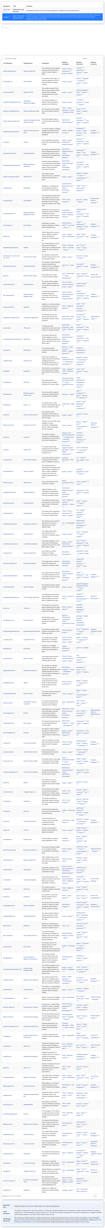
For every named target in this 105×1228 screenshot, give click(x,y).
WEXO (26, 683)
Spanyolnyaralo (28, 284)
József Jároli (30, 1206)
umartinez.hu (7, 1046)
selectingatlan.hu (8, 713)
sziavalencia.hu (8, 640)
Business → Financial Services (68, 359)
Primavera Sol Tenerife (31, 1007)
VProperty (27, 328)
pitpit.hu (5, 276)
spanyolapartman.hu (9, 71)
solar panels (81, 1150)
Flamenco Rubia (29, 1134)
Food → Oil (66, 926)
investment (81, 120)
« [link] (89, 1196)
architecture (81, 440)
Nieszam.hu (27, 350)
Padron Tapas (28, 236)
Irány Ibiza (27, 889)
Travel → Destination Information (66, 167)
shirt (78, 1191)
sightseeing (80, 521)
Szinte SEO (27, 450)
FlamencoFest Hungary (31, 1017)
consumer (80, 926)
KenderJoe (27, 648)
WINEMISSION (28, 1105)
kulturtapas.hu (7, 225)
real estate (81, 188)
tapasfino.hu (7, 1163)
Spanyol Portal (28, 92)
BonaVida (27, 339)
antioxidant (82, 752)
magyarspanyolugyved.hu (11, 132)
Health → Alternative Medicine (66, 648)
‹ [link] (92, 1196)
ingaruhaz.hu (7, 1190)
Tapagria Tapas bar (29, 1171)
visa (83, 304)
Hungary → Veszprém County (96, 631)
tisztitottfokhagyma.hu (10, 1114)
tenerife (79, 790)
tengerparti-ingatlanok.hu (11, 318)
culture (79, 95)
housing (80, 118)
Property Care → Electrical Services (68, 439)
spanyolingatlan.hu (9, 916)
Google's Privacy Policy (81, 1222)
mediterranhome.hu (9, 214)
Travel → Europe (68, 369)
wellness (83, 804)
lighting (80, 437)
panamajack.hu (7, 839)
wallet (79, 401)
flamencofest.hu (8, 1017)
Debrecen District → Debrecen (95, 425)
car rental (80, 100)
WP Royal (27, 1154)
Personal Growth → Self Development (68, 380)
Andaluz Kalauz (28, 534)
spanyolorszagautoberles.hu (12, 102)
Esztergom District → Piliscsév (94, 1144)
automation (81, 1059)
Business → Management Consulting (66, 617)
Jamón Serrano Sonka (30, 752)
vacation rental (81, 283)
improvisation (81, 1122)
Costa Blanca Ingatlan (30, 544)
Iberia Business (28, 620)
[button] (21, 63)
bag (84, 401)
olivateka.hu (7, 801)
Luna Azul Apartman (30, 743)
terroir (85, 923)
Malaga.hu (27, 371)
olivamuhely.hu (7, 201)
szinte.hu (6, 450)
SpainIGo (26, 307)
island (79, 109)
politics (85, 482)
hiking (86, 1181)
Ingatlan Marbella (29, 492)
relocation (80, 162)
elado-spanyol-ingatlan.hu (11, 121)
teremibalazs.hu (8, 471)
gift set (79, 1067)
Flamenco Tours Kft (30, 425)
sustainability (81, 1098)
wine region (81, 460)
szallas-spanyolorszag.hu (11, 177)
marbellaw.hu (7, 188)
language (80, 227)
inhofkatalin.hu (7, 958)
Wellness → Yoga (68, 394)
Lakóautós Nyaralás (30, 563)
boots (78, 836)
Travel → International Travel (68, 623)
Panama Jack (27, 839)
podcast (79, 988)
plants (79, 943)
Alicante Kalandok (29, 266)
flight (85, 422)
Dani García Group (29, 1086)
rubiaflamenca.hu (8, 1134)
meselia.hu (6, 811)
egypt (84, 759)
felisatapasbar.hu (8, 1077)
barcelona (80, 847)
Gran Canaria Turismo (30, 935)
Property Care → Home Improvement (68, 435)
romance (85, 967)
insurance (80, 102)
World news (27, 483)
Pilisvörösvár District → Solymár (95, 201)
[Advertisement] (52, 42)
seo (78, 448)
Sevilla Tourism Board (30, 415)
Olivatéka (27, 801)
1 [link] (95, 1196)
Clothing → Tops (68, 1190)
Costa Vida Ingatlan (30, 880)
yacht (85, 790)
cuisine (85, 1085)
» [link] (101, 1196)
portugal (79, 607)
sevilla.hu (6, 415)
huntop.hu (6, 897)
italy (78, 896)
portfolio (80, 819)
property (80, 190)
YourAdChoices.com (28, 1222)
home (79, 325)
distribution (80, 1057)
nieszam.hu (6, 350)
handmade (80, 404)
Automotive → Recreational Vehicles (66, 563)
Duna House (27, 723)
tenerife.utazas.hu (9, 1007)
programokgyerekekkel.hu (11, 631)
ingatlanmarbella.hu (9, 492)
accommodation (82, 178)
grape (83, 458)
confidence (80, 956)
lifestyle (80, 139)
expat (78, 304)
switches (79, 433)
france (86, 1104)
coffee (84, 1095)
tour (78, 424)
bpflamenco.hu (7, 1124)
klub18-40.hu (7, 947)
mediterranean (81, 209)
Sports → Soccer (68, 990)
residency (80, 348)
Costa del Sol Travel (30, 257)
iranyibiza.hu (7, 889)
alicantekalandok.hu (9, 266)
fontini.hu (6, 437)
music (82, 1018)
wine (84, 1026)
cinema (79, 222)
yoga (78, 391)
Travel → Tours (67, 425)
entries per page (11, 58)
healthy (79, 750)
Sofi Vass (26, 382)
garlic (78, 1113)
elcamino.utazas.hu (9, 1181)
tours (79, 532)
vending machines (82, 1054)
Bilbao (26, 783)
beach (79, 111)
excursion (80, 792)
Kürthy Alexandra (29, 906)
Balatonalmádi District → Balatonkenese (95, 713)
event (82, 250)
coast (78, 369)
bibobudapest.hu (8, 1086)
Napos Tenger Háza (30, 860)
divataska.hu (7, 405)
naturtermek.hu (8, 703)
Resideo (26, 733)
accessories (81, 408)
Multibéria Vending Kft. (31, 1056)
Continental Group (29, 1163)
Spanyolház (27, 870)
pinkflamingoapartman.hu (11, 597)
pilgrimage (80, 472)
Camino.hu (27, 608)
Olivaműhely (27, 201)
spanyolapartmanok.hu (10, 576)
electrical (80, 435)
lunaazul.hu (6, 743)
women (79, 958)
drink (84, 234)
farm (78, 703)
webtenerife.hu (8, 792)
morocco (79, 256)
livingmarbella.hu (8, 723)
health (79, 1115)
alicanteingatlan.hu (9, 733)
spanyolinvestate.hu (9, 153)
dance (86, 958)
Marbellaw (27, 188)
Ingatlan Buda (28, 576)
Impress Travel (28, 658)
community (81, 311)
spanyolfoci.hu (7, 989)
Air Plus (26, 830)
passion (79, 1132)
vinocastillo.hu (7, 460)
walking (79, 469)
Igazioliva (26, 926)
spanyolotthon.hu (8, 307)
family (79, 517)
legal (79, 186)
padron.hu (6, 236)
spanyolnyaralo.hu (9, 284)
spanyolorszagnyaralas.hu (11, 111)
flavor (81, 202)
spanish (79, 78)
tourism (80, 73)
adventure (80, 523)
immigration (80, 128)
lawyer (79, 131)
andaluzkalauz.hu (8, 534)
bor (78, 458)
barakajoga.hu (7, 394)
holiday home (81, 913)
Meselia (26, 811)
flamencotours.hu (8, 425)
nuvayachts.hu (7, 553)
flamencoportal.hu (9, 1144)
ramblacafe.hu (7, 1095)
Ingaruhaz (27, 1190)
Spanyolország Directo (31, 1026)
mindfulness (81, 393)
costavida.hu (7, 880)
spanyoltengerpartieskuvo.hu (12, 969)
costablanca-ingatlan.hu (10, 544)
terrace (85, 1161)
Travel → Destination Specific (65, 155)
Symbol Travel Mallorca (31, 980)
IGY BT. (26, 713)
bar (78, 996)
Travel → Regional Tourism (67, 384)
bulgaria (79, 357)
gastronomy (81, 224)
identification (81, 350)
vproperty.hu (7, 328)
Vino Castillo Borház (30, 460)
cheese (79, 1024)
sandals (85, 836)
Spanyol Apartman (29, 71)
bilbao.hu (6, 783)
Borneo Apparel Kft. (30, 553)
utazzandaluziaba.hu (9, 693)
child (79, 395)
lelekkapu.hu (7, 382)
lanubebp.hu (7, 1036)
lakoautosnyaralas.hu (10, 563)
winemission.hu (8, 1105)
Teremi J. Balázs (29, 471)
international (81, 293)
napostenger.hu (8, 860)
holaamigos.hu (7, 81)
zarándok (79, 605)
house (84, 711)
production (81, 928)
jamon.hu (6, 1068)
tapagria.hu (6, 1171)
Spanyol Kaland (28, 587)
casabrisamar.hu (8, 513)
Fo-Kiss (26, 1114)
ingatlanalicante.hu (9, 670)
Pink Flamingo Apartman (31, 597)
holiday (85, 111)
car (78, 245)
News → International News (68, 482)
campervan (80, 559)
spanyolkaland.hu (8, 587)
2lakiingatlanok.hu (9, 906)
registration (81, 353)
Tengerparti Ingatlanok (31, 318)
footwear (80, 839)
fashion (79, 406)
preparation (80, 380)
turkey (79, 291)
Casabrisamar (28, 513)
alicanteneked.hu (8, 503)
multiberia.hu (7, 1056)
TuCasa (26, 142)
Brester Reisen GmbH (30, 761)
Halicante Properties (30, 670)
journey (79, 1181)
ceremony (80, 969)
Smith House (28, 361)
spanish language (82, 90)
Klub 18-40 (27, 947)
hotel (79, 629)
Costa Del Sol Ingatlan (31, 772)
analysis (81, 991)
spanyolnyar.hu (8, 658)
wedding (82, 972)
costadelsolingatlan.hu (10, 772)
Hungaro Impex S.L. (30, 792)
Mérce (25, 998)
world (78, 482)
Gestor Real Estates (30, 821)
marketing (80, 452)
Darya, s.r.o (27, 405)
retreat (85, 860)
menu (83, 701)
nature (84, 703)
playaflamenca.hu (8, 683)
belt (78, 1189)
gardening (80, 808)
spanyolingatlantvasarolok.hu (12, 339)
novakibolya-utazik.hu (10, 524)
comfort (79, 841)
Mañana (26, 247)
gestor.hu (6, 821)
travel (79, 83)
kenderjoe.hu (7, 648)
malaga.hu (6, 371)
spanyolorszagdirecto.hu (11, 1026)
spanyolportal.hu (8, 92)
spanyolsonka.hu (8, 752)
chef (78, 701)
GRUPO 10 (27, 1046)
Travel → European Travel (68, 112)
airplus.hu (6, 830)
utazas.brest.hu (8, 761)
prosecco (79, 1104)
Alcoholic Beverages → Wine (68, 459)
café (78, 1095)
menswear (85, 1189)
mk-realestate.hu (8, 295)
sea (78, 510)
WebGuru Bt (27, 177)
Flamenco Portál (29, 1144)
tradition (80, 754)
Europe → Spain (67, 73)
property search (82, 902)
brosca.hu (6, 608)
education (83, 398)
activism (79, 648)
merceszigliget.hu (8, 998)
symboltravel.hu (8, 980)
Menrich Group (28, 693)
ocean (85, 858)
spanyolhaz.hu (7, 870)
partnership (80, 625)
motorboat (80, 551)
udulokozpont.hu (8, 1154)
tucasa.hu (6, 142)
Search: (85, 58)
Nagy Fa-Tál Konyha (30, 1077)
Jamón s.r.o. (27, 1068)
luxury (81, 553)
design (80, 442)
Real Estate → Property (67, 329)
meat (78, 1069)
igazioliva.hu (7, 926)
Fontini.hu (27, 437)
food (79, 92)
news (79, 484)
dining (79, 1085)
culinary (85, 274)
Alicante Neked (28, 503)
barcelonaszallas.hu (9, 850)
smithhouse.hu (7, 361)
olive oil (79, 200)
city (84, 109)
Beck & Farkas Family (30, 276)
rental (79, 152)
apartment (80, 70)
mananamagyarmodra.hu (10, 247)
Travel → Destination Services (65, 190)
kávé (86, 1093)
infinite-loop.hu (8, 483)
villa (78, 541)
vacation (80, 68)
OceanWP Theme (29, 640)
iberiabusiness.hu (8, 620)
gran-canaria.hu (8, 935)
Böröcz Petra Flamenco (31, 1124)
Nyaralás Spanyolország (31, 111)
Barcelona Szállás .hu (30, 850)
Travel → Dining (67, 234)
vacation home (81, 867)
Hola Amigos (28, 81)
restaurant (80, 237)
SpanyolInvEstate (29, 153)
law (84, 186)
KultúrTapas (27, 225)
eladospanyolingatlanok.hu (11, 165)
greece (79, 422)
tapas (78, 234)
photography (81, 525)
